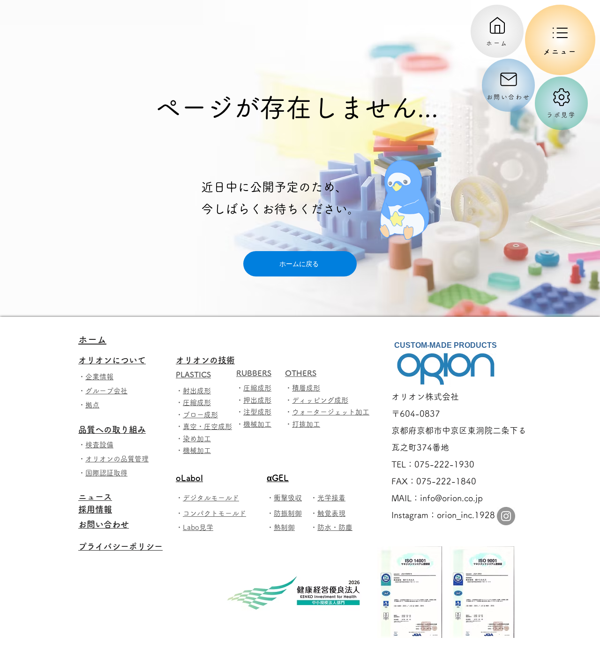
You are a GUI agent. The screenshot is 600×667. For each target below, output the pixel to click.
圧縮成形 (197, 402)
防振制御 (288, 513)
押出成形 (257, 400)
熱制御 (284, 527)
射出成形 (197, 390)
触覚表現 (331, 513)
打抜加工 (306, 424)
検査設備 (99, 444)
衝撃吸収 (288, 497)
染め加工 (197, 438)
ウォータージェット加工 (330, 411)
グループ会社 (106, 390)
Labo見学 (198, 527)
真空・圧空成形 (207, 426)
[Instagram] (506, 516)
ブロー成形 (200, 414)
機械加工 (197, 450)
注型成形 (257, 411)
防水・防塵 (334, 527)
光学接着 (331, 497)
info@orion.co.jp (451, 498)
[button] (560, 40)
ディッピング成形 (320, 400)
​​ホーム (92, 339)
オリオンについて (116, 360)
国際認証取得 (106, 472)
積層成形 (306, 387)
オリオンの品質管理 (117, 458)
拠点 (92, 404)
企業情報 (99, 376)
